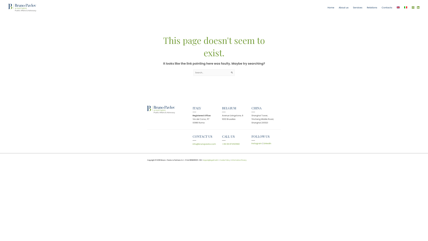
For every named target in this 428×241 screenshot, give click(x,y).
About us (344, 7)
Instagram (256, 143)
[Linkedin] (418, 7)
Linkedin (267, 143)
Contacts (387, 7)
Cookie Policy (225, 160)
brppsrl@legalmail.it (210, 160)
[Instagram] (413, 7)
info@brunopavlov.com (204, 144)
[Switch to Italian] (405, 7)
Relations (372, 7)
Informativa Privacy (239, 160)
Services (357, 7)
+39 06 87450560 (231, 144)
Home (330, 7)
